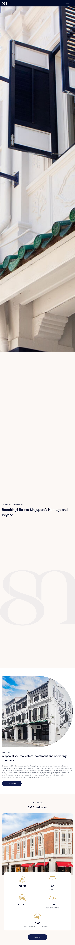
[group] (22, 883)
